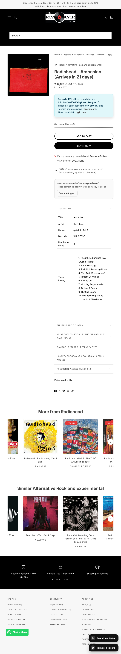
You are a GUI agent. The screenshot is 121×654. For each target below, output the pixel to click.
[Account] (105, 17)
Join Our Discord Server (94, 619)
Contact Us (88, 610)
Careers (86, 634)
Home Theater (14, 615)
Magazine (87, 624)
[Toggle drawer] (9, 17)
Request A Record (17, 619)
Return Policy (89, 644)
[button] (72, 390)
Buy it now (84, 145)
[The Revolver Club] (60, 17)
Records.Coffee (98, 156)
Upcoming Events (58, 619)
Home (57, 55)
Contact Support (67, 193)
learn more (90, 109)
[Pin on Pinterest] (63, 390)
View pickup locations (70, 161)
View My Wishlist (16, 624)
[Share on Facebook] (55, 390)
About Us (86, 605)
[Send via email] (68, 390)
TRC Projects (56, 615)
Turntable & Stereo (17, 610)
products (67, 55)
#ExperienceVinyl (59, 624)
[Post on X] (59, 390)
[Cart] (111, 17)
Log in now (80, 112)
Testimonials (56, 605)
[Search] (15, 17)
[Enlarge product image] (28, 75)
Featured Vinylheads (60, 610)
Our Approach (89, 615)
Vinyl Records (15, 605)
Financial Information (94, 629)
